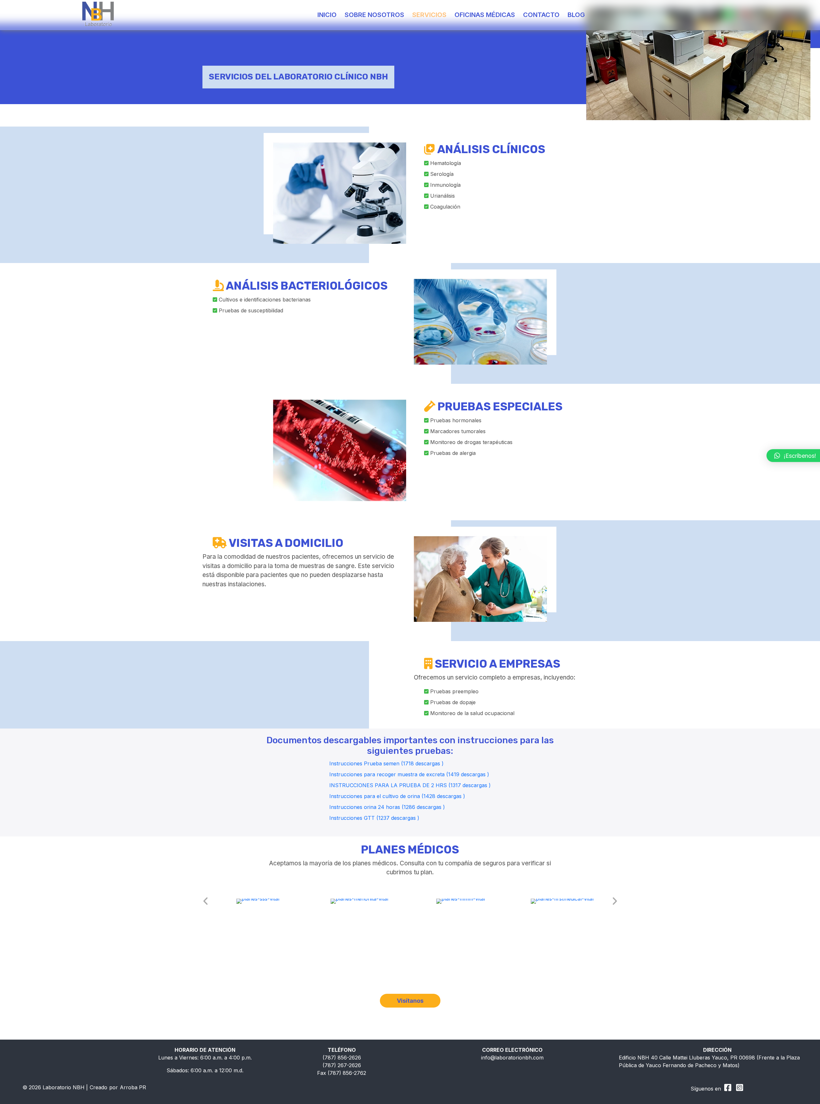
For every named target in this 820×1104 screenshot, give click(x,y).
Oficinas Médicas (485, 15)
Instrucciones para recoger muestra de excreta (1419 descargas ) (409, 774)
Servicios (429, 15)
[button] (205, 901)
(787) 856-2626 (342, 1057)
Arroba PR (133, 1087)
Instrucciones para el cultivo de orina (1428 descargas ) (397, 796)
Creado (98, 1087)
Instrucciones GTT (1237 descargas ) (374, 818)
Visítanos (410, 1000)
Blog (576, 15)
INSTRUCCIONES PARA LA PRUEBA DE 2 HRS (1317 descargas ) (410, 785)
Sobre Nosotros (374, 15)
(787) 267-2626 (342, 1065)
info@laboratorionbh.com (512, 1057)
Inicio (327, 15)
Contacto (541, 15)
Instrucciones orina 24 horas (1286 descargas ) (387, 807)
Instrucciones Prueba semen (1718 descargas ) (386, 763)
